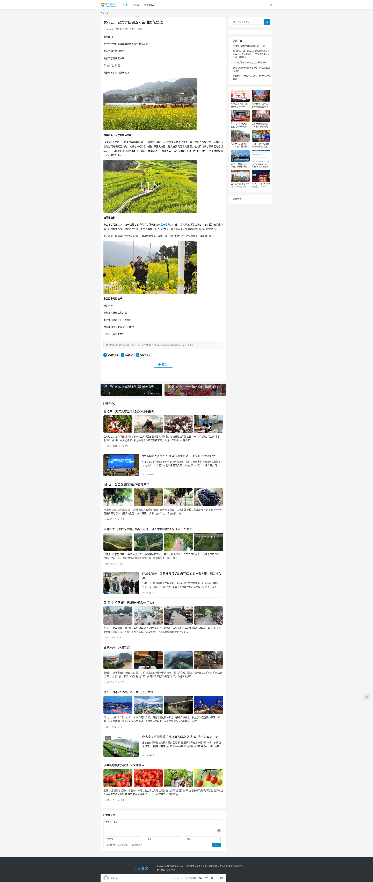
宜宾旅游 (165, 224)
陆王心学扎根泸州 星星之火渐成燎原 (249, 62)
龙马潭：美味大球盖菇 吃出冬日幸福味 (128, 411)
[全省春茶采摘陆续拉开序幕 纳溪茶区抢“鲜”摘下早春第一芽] (121, 746)
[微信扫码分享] (200, 878)
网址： (190, 838)
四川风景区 (149, 4)
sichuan (107, 29)
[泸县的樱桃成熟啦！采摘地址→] (163, 778)
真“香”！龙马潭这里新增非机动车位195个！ (131, 602)
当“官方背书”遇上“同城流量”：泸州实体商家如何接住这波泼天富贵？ (261, 185)
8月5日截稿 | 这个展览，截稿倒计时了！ (239, 165)
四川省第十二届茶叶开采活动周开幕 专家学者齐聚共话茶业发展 (182, 576)
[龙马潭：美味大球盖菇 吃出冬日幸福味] (163, 424)
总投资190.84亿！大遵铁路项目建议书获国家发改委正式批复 (261, 165)
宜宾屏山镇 (113, 355)
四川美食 (136, 4)
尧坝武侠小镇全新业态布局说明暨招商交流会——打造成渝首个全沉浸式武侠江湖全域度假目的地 (251, 54)
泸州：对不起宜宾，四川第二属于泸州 (128, 692)
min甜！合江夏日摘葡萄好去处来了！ (127, 484)
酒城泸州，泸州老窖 (116, 647)
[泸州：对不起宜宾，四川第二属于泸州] (163, 705)
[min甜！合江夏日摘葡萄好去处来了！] (163, 497)
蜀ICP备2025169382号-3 (232, 866)
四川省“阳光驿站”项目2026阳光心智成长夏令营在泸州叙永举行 (240, 185)
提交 (216, 845)
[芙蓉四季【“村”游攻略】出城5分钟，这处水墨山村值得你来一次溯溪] (163, 542)
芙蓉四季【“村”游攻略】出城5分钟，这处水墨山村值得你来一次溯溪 (147, 529)
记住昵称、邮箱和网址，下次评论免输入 (125, 845)
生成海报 (191, 878)
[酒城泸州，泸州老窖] (163, 660)
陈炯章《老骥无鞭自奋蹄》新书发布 (249, 46)
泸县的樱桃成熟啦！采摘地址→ (123, 765)
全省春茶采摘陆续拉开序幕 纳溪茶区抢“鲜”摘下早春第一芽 (180, 737)
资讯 (125, 4)
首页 (102, 13)
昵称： (110, 838)
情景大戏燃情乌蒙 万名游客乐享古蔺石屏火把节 (261, 125)
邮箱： (150, 838)
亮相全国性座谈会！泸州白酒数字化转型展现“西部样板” (261, 145)
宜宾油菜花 (145, 355)
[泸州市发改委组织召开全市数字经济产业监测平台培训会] (121, 465)
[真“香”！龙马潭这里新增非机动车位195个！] (163, 615)
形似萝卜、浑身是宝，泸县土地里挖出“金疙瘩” (240, 145)
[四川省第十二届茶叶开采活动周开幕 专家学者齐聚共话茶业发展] (121, 583)
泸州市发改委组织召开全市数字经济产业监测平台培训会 (178, 456)
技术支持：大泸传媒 (166, 869)
